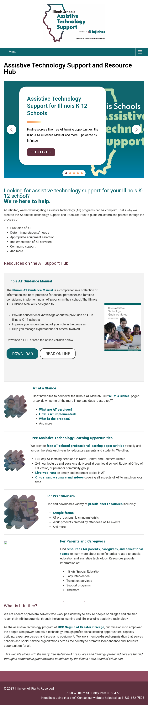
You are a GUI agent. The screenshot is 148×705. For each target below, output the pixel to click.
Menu (12, 52)
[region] (74, 129)
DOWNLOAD (22, 353)
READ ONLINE (57, 353)
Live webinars (45, 473)
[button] (11, 129)
